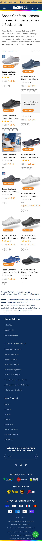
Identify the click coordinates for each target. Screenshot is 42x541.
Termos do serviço (16, 535)
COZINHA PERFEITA (11, 435)
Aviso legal (30, 538)
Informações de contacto (17, 538)
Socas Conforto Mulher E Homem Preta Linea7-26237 (30, 236)
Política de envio (28, 535)
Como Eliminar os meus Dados (15, 380)
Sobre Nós (8, 325)
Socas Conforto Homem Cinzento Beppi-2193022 (9, 190)
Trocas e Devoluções (11, 354)
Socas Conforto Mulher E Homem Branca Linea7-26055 (30, 195)
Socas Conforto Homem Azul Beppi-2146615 (30, 77)
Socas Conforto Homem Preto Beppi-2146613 (11, 116)
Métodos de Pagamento (13, 370)
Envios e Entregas (10, 359)
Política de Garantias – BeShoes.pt (16, 385)
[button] (4, 7)
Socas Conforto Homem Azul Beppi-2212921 (30, 156)
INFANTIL (7, 409)
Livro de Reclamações (12, 375)
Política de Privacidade (12, 349)
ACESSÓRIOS (8, 424)
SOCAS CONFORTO (10, 430)
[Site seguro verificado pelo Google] (8, 479)
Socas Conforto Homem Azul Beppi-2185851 (11, 271)
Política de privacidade (14, 532)
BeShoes (23, 518)
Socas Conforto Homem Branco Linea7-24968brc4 (10, 156)
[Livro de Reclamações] (21, 479)
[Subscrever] (34, 456)
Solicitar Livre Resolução (13, 390)
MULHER (7, 404)
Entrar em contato (11, 335)
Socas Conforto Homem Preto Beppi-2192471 (30, 271)
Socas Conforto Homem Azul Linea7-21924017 (31, 103)
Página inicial (9, 330)
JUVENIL (7, 414)
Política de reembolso (30, 532)
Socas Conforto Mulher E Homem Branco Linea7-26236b (9, 236)
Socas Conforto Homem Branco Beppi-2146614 (9, 73)
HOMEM (7, 419)
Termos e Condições (11, 365)
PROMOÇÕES (8, 440)
